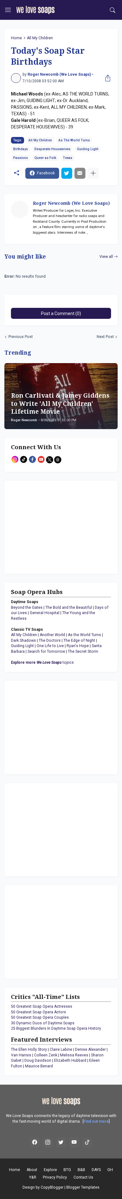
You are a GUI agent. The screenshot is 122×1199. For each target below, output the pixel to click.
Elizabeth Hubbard (70, 1060)
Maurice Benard (39, 1066)
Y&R (32, 1177)
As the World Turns (84, 635)
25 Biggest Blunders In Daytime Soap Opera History (56, 1028)
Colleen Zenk (45, 1055)
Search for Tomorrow (46, 651)
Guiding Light (87, 149)
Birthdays (20, 149)
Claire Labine (61, 1049)
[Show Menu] (8, 10)
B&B (81, 1170)
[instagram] (48, 1142)
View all (106, 256)
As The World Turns (74, 140)
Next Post (105, 337)
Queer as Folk (45, 158)
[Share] (106, 78)
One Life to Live (50, 646)
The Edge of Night (79, 640)
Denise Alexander (90, 1049)
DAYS (96, 1170)
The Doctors (50, 640)
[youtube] (74, 1142)
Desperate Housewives (52, 149)
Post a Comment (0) (61, 313)
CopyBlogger (52, 1187)
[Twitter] (66, 173)
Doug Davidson (37, 1060)
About (32, 1170)
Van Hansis (21, 1055)
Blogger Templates (82, 1187)
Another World (52, 635)
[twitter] (61, 1142)
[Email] (79, 173)
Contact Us (83, 1177)
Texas (67, 158)
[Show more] (93, 173)
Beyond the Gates (27, 607)
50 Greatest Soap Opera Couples (40, 1017)
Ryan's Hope (78, 646)
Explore (50, 1170)
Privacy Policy (55, 1177)
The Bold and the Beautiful (68, 607)
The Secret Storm (83, 651)
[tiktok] (87, 1142)
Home (16, 38)
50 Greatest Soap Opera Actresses (41, 1006)
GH (110, 1170)
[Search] (113, 10)
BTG (67, 1170)
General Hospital (44, 613)
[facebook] (35, 1142)
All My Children (40, 38)
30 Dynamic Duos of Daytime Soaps (42, 1023)
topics (42, 662)
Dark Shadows (23, 640)
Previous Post (20, 337)
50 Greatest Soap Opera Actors (38, 1012)
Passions (20, 158)
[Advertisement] (50, 526)
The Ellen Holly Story (29, 1049)
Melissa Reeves (74, 1055)
